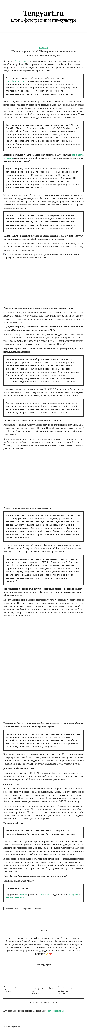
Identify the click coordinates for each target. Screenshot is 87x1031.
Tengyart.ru (43, 13)
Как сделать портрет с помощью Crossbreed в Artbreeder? (67, 989)
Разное (43, 48)
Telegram (73, 894)
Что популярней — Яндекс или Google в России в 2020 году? (42, 989)
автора (23, 894)
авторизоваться (56, 1010)
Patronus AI (21, 61)
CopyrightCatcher (16, 81)
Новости (37, 909)
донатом (45, 894)
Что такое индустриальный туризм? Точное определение (15, 988)
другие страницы (15, 898)
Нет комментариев (50, 55)
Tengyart (43, 930)
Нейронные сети (11, 909)
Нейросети (26, 909)
